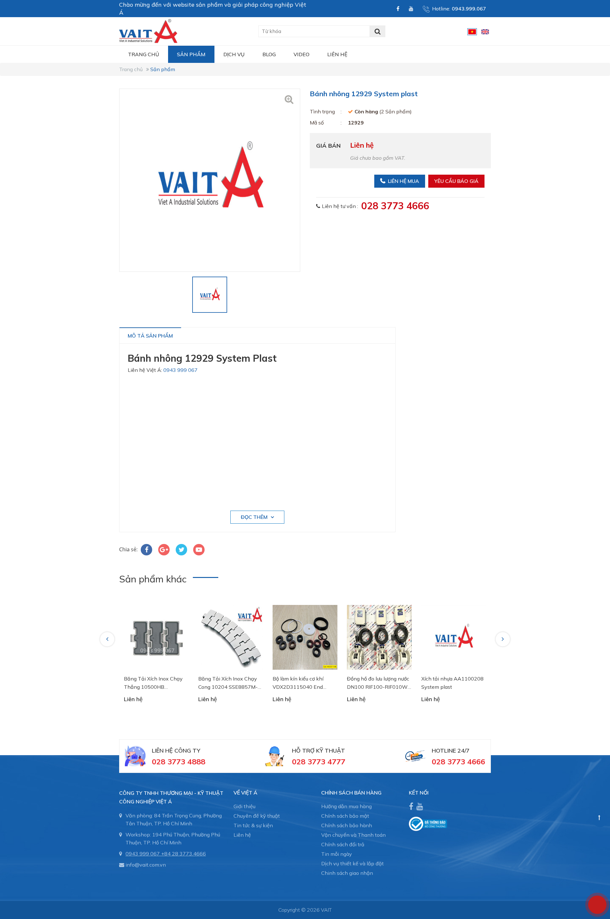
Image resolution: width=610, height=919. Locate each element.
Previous (108, 639)
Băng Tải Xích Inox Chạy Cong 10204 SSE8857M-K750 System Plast (228, 683)
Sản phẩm (191, 54)
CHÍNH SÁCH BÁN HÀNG (351, 792)
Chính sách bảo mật (345, 816)
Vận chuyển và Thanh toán (353, 835)
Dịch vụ (234, 54)
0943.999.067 (469, 8)
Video (301, 54)
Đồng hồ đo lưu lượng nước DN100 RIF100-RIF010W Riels (378, 683)
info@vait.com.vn (145, 865)
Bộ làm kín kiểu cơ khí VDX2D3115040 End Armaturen (298, 683)
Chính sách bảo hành (346, 825)
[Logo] (148, 30)
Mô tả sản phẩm (150, 335)
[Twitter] (181, 549)
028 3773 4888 (178, 761)
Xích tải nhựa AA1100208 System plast (452, 682)
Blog (269, 54)
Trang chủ (143, 54)
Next (503, 639)
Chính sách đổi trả (342, 844)
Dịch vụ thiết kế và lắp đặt (352, 863)
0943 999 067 (180, 370)
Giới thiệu (244, 806)
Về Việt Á (245, 792)
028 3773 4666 (395, 206)
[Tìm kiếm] (377, 31)
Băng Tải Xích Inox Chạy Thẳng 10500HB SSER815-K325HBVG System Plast (153, 683)
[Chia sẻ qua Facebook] (146, 549)
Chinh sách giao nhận (347, 873)
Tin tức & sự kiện (253, 825)
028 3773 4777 (318, 761)
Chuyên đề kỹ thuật (257, 816)
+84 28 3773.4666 (183, 853)
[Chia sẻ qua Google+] (164, 549)
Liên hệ (337, 54)
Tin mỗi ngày (336, 854)
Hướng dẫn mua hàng (346, 806)
